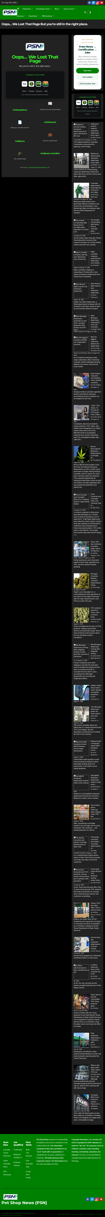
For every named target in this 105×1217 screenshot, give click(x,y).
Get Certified (87, 77)
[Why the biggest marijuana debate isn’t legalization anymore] (81, 344)
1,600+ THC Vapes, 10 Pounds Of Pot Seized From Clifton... (96, 410)
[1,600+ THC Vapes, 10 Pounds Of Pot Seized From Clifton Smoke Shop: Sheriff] (81, 412)
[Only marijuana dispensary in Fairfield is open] (81, 1040)
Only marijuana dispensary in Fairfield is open (96, 1037)
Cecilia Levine (97, 417)
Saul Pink (96, 819)
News (57, 9)
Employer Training (17, 1164)
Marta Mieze (96, 787)
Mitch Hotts (96, 233)
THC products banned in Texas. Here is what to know (96, 612)
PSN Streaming (7, 1173)
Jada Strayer (96, 882)
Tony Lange (96, 587)
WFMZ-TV (96, 165)
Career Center (69, 9)
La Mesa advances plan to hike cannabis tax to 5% (95, 969)
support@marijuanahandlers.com (39, 167)
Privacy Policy (90, 1214)
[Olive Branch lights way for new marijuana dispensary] (81, 290)
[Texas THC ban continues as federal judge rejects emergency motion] (81, 549)
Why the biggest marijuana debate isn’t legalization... (96, 341)
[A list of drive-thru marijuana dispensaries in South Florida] (81, 944)
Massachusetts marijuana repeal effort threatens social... (96, 745)
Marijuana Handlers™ (18, 1156)
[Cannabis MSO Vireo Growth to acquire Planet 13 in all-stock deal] (81, 1102)
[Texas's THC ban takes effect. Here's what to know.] (81, 910)
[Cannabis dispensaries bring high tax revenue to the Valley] (81, 190)
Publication (27, 9)
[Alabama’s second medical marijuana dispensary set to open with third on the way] (81, 131)
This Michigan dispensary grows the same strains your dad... (96, 711)
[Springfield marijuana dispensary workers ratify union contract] (81, 782)
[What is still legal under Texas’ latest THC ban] (81, 1072)
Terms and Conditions (77, 1214)
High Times (96, 508)
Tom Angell (96, 460)
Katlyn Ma (96, 1074)
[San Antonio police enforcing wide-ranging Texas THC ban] (81, 812)
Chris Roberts (97, 385)
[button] (85, 12)
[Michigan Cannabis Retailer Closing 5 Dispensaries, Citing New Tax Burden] (81, 581)
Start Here (87, 70)
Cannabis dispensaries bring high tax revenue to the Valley (96, 187)
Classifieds (33, 16)
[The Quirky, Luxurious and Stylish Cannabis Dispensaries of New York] (81, 844)
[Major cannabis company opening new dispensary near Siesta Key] (81, 259)
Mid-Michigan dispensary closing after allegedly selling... (96, 649)
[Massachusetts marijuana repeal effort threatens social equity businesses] (81, 748)
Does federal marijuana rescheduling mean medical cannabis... (96, 378)
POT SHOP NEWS (64, 1214)
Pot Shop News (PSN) (24, 1202)
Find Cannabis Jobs (87, 84)
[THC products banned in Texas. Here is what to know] (81, 615)
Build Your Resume (29, 1153)
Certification (18, 1150)
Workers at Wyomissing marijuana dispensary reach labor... (95, 158)
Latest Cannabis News (6, 1164)
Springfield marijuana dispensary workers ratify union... (96, 780)
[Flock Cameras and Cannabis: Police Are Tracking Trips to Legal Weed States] (81, 501)
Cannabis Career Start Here (7, 1153)
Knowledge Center (43, 9)
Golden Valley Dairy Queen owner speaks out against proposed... (96, 690)
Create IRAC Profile (28, 1175)
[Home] (18, 8)
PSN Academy (47, 16)
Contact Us (99, 1214)
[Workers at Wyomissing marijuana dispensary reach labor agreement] (81, 160)
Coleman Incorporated (15, 1215)
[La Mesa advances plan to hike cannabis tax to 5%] (81, 972)
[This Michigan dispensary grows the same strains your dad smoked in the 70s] (81, 714)
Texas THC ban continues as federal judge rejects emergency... (96, 546)
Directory (20, 16)
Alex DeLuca (96, 951)
